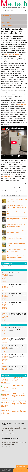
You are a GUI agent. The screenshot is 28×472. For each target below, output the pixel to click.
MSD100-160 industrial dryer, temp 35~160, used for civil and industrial (17, 285)
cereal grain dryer (21, 104)
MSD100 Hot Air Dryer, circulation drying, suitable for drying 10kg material (17, 339)
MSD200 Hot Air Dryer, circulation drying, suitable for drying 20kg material (17, 347)
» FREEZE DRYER (6, 15)
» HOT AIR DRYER (6, 18)
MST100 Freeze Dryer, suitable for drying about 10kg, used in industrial (19, 403)
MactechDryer (4, 189)
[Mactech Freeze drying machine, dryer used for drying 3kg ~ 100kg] (5, 380)
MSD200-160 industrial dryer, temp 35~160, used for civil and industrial (17, 294)
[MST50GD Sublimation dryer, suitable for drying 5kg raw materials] (5, 396)
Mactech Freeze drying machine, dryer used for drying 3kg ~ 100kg (19, 379)
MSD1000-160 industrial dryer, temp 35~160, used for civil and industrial (17, 314)
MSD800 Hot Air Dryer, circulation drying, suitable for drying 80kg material (17, 368)
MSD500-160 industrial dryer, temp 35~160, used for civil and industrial (17, 303)
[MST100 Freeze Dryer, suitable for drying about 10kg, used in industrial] (5, 404)
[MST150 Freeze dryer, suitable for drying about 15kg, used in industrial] (5, 412)
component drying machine (11, 54)
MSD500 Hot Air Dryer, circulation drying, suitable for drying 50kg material (17, 356)
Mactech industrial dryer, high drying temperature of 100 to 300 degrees (16, 274)
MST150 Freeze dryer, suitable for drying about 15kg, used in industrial (19, 411)
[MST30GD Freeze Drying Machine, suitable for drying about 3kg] (5, 388)
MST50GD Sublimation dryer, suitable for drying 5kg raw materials (16, 329)
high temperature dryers (8, 176)
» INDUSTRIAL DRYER (7, 22)
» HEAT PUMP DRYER (7, 26)
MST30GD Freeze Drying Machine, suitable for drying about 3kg (18, 387)
